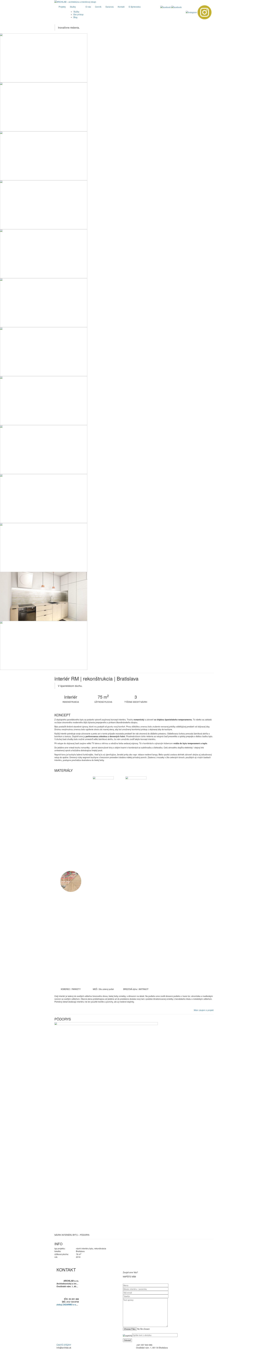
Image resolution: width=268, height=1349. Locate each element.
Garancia (110, 6)
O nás (88, 6)
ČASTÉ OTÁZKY (64, 1344)
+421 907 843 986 (71, 1292)
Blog (75, 17)
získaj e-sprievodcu (71, 1304)
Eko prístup (78, 14)
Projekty (62, 6)
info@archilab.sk (71, 1289)
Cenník (98, 6)
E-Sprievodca (135, 6)
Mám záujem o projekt (204, 1010)
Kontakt (121, 6)
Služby (73, 6)
